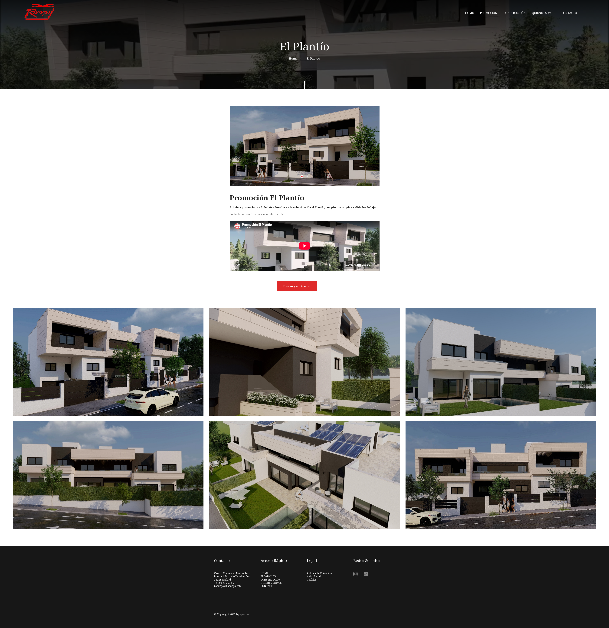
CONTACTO (569, 13)
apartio (244, 614)
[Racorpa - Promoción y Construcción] (39, 12)
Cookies (311, 579)
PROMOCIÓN (488, 13)
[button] (301, 176)
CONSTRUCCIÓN (515, 13)
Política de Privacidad (320, 573)
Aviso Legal (314, 576)
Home (294, 58)
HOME (469, 13)
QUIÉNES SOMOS (543, 13)
